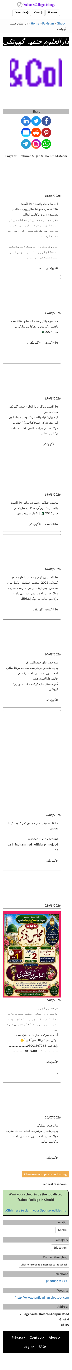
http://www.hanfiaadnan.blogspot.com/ (41, 1297)
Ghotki (61, 23)
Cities (37, 12)
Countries (20, 12)
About (54, 1337)
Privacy (18, 1337)
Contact (36, 1337)
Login (28, 1347)
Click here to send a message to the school (44, 1264)
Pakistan (48, 23)
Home (51, 12)
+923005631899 (57, 1281)
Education (60, 1247)
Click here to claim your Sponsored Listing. (35, 1210)
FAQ (42, 1347)
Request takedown (54, 1184)
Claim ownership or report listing (45, 1174)
